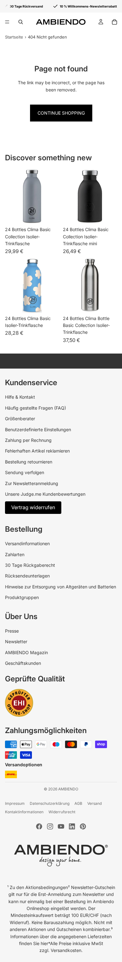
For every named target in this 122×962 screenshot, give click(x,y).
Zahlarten (14, 554)
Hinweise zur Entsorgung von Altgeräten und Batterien (60, 586)
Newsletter (16, 641)
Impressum (15, 803)
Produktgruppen (22, 597)
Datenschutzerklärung (49, 803)
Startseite (14, 36)
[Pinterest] (83, 826)
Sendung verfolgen (24, 472)
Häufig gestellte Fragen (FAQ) (35, 408)
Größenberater (20, 418)
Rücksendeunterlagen (27, 575)
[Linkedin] (72, 826)
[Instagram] (50, 826)
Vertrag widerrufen (33, 507)
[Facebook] (39, 826)
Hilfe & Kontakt (20, 397)
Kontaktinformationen (24, 811)
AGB (78, 803)
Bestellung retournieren (28, 461)
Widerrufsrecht (61, 811)
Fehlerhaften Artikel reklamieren (37, 450)
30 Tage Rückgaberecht (30, 565)
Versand (94, 803)
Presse (12, 631)
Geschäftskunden (23, 663)
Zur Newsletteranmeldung (31, 483)
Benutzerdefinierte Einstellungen (38, 429)
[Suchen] (21, 22)
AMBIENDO (68, 789)
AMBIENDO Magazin (26, 652)
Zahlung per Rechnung (28, 440)
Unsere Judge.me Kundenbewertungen (45, 494)
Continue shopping (61, 113)
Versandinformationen (27, 543)
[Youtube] (61, 826)
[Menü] (7, 22)
